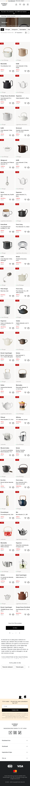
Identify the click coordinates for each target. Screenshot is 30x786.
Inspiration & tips (7, 752)
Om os (4, 758)
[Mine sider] (16, 4)
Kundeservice (6, 740)
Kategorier (15, 29)
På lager (7, 29)
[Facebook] (10, 732)
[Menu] (28, 4)
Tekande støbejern (7, 667)
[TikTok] (19, 732)
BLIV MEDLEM (11, 1)
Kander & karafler (11, 16)
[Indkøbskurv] (24, 4)
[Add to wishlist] (10, 71)
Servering (3, 16)
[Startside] (4, 4)
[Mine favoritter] (20, 4)
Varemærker (22, 29)
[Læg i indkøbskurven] (13, 71)
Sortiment (5, 746)
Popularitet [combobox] (19, 32)
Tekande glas (19, 667)
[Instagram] (15, 732)
